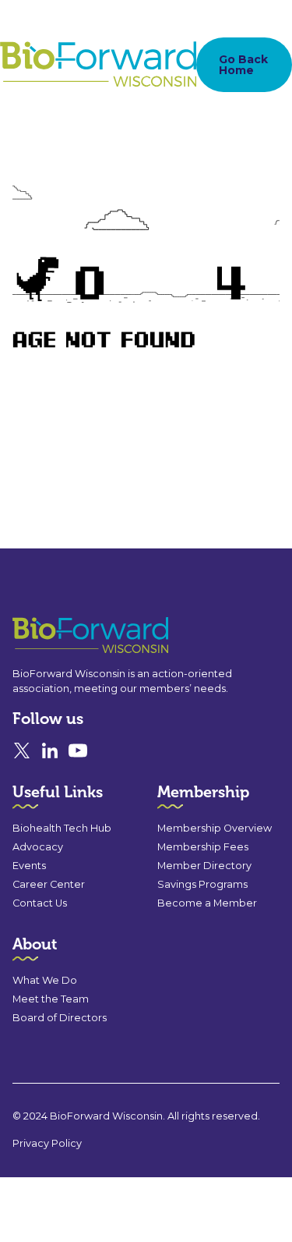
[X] (21, 750)
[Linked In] (49, 750)
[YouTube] (78, 750)
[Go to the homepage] (62, 635)
